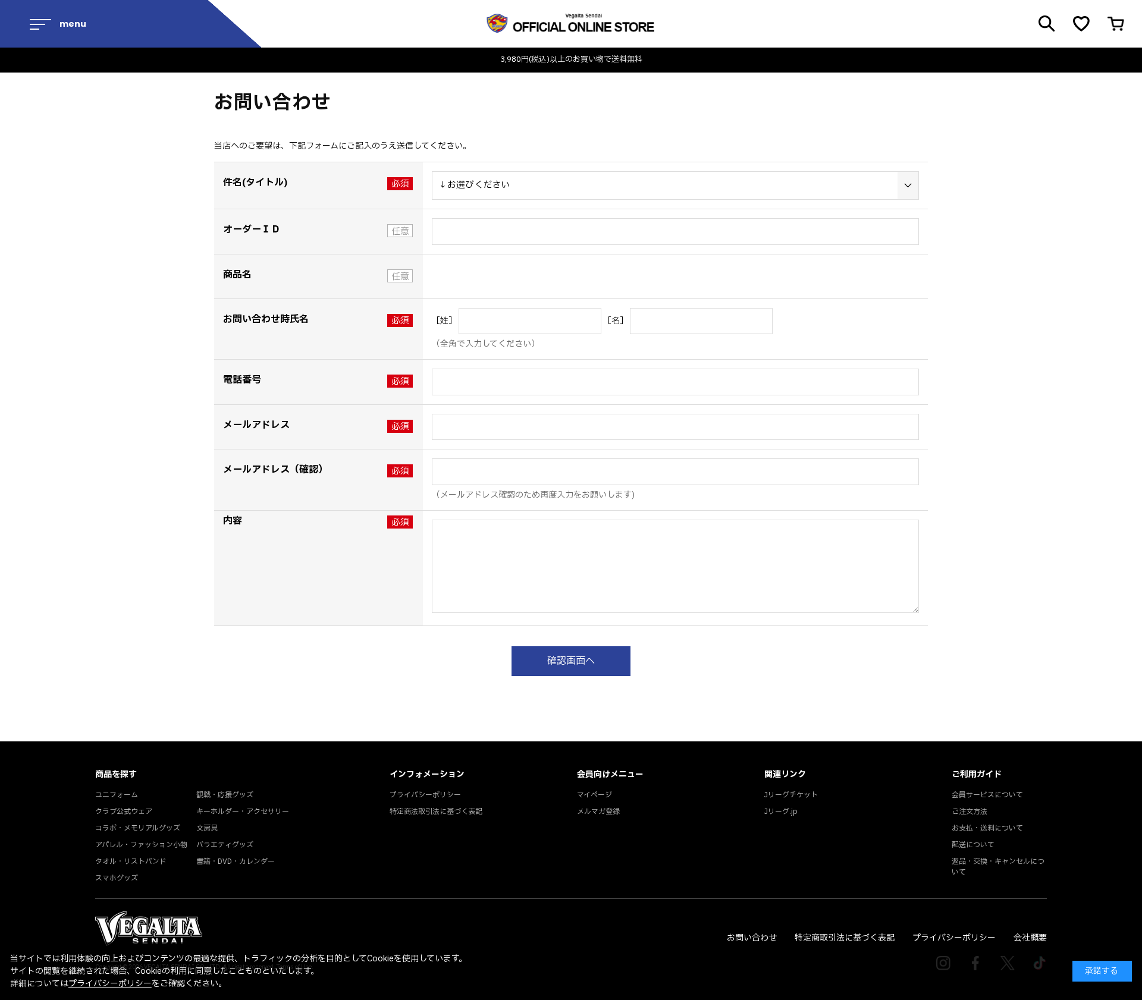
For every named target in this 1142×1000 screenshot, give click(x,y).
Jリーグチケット (791, 795)
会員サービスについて (987, 795)
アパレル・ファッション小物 (141, 844)
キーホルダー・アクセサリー (242, 811)
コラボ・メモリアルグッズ (137, 828)
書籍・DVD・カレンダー (235, 861)
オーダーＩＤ (251, 229)
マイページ (594, 795)
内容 (232, 521)
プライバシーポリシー (425, 795)
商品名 (237, 275)
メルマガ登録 (598, 811)
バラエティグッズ (224, 844)
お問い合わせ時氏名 (266, 319)
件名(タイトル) (255, 182)
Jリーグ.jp (781, 811)
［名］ (615, 321)
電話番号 (242, 380)
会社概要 (1030, 938)
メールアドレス (256, 425)
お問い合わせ (752, 938)
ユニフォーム (116, 795)
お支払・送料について (987, 828)
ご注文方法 (969, 811)
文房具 (207, 828)
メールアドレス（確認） (275, 470)
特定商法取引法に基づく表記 (436, 811)
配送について (973, 844)
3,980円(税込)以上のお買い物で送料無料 (571, 59)
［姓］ (444, 321)
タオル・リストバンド (131, 861)
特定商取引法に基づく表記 (845, 938)
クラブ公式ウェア (123, 811)
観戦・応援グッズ (224, 795)
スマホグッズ (116, 878)
